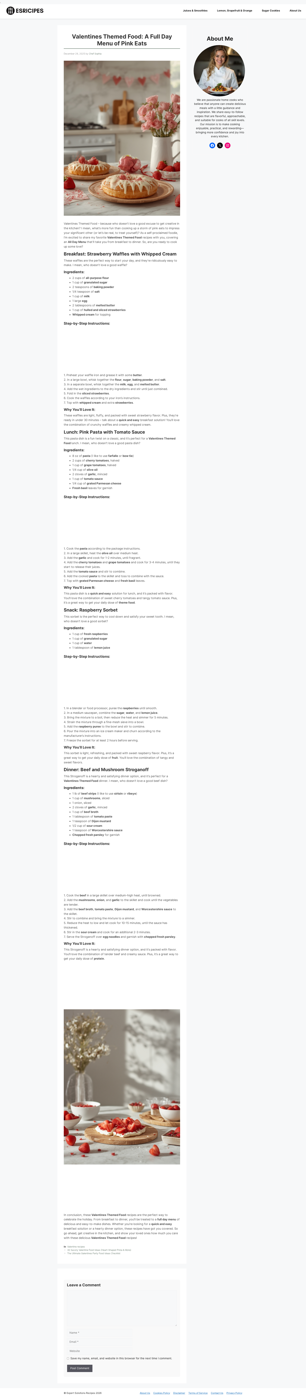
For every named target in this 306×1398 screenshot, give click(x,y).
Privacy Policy (234, 1392)
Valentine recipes (76, 1246)
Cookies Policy (161, 1392)
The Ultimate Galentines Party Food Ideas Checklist (93, 1253)
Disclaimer (179, 1392)
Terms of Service (198, 1392)
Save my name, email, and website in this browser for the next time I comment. (121, 1358)
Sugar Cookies (271, 10)
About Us (295, 10)
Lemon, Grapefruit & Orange (234, 10)
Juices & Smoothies (195, 10)
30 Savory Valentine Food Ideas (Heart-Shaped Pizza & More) (99, 1250)
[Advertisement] (122, 349)
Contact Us (217, 1392)
